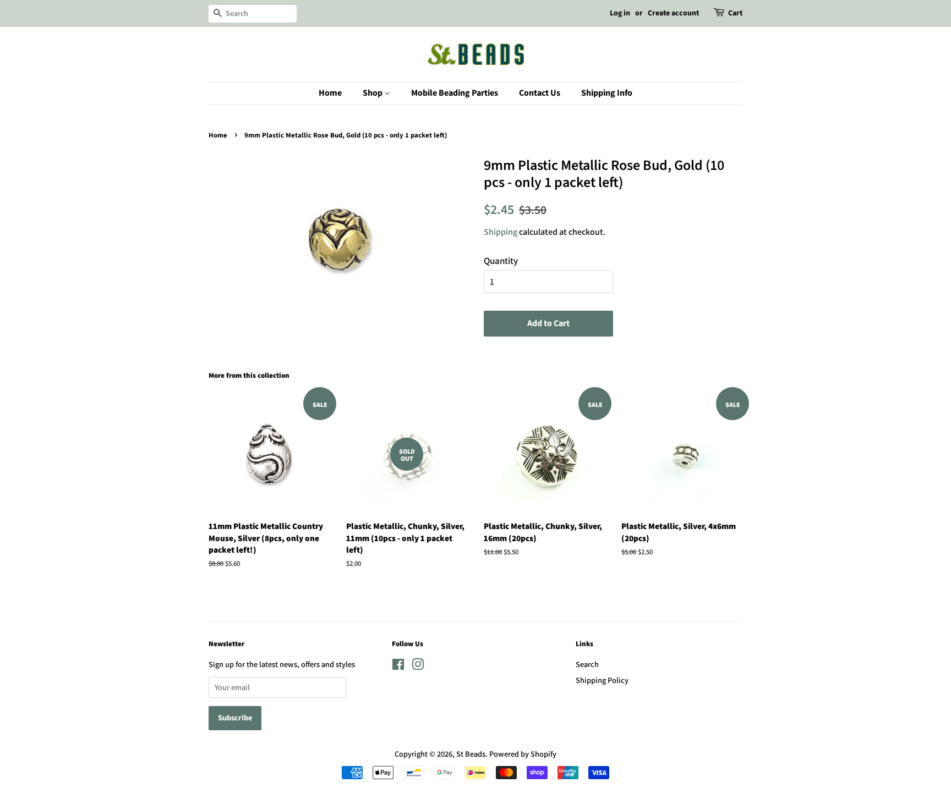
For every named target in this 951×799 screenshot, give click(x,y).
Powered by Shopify (522, 753)
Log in (620, 13)
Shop (373, 93)
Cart (735, 13)
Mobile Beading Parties (454, 93)
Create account (673, 13)
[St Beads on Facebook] (398, 666)
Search (587, 664)
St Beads (470, 753)
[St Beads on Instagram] (418, 666)
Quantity (501, 261)
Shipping (500, 232)
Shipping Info (606, 93)
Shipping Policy (602, 680)
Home (330, 93)
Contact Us (539, 93)
